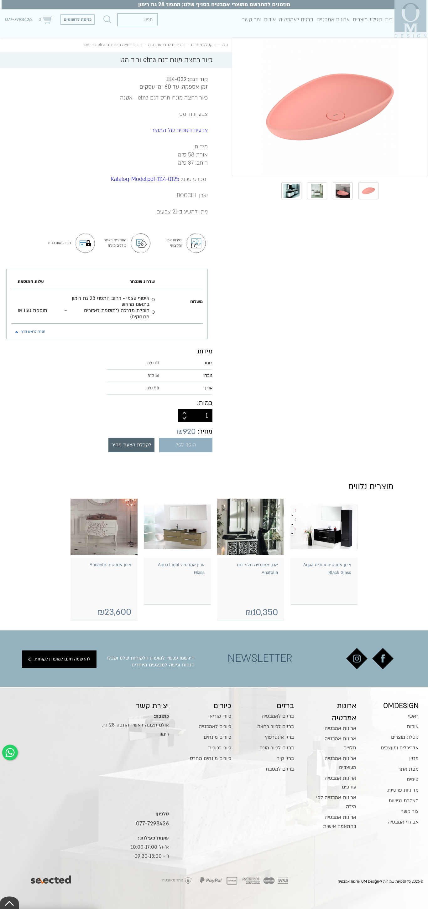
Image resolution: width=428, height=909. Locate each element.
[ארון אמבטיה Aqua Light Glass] (177, 527)
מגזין (414, 758)
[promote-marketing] (51, 878)
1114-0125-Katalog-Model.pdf (145, 179)
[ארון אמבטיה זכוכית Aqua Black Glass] (324, 527)
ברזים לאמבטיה (296, 19)
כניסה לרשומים (77, 20)
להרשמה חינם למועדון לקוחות (62, 659)
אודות (270, 19)
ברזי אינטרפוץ (279, 737)
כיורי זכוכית (219, 747)
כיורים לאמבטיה (215, 726)
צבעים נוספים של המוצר (180, 130)
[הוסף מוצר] (184, 412)
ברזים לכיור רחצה (275, 726)
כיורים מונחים (217, 737)
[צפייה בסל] (48, 20)
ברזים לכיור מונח (276, 747)
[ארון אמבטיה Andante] (104, 527)
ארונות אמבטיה (333, 19)
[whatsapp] (10, 752)
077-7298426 (18, 19)
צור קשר (251, 19)
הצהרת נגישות (404, 800)
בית (389, 19)
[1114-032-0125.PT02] (330, 107)
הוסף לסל (186, 445)
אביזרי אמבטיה (403, 822)
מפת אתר (408, 769)
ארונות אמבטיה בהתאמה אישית (339, 822)
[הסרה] (184, 418)
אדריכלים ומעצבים (400, 747)
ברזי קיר (285, 758)
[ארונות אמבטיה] (410, 19)
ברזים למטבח (280, 769)
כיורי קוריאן (219, 716)
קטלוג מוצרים (367, 19)
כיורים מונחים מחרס (210, 758)
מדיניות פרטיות (403, 790)
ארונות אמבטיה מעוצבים (340, 763)
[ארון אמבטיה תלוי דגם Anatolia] (250, 527)
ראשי (413, 716)
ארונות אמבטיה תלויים (340, 743)
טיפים (413, 779)
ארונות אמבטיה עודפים (340, 783)
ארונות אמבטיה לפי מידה (336, 802)
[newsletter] (382, 658)
